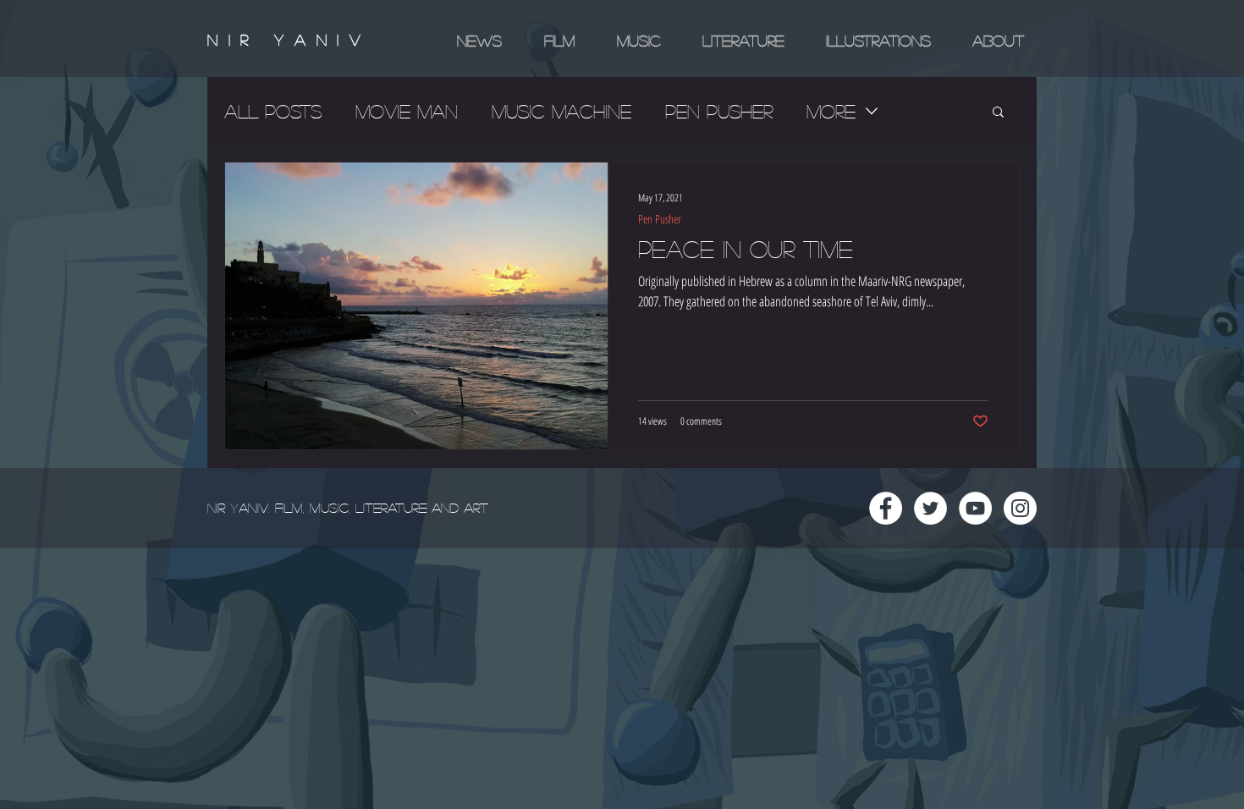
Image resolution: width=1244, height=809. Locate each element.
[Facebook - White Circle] (885, 508)
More (831, 111)
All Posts (273, 111)
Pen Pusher (719, 111)
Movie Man (406, 111)
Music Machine (561, 111)
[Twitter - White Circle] (930, 508)
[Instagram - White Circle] (1020, 508)
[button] (998, 113)
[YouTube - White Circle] (975, 508)
